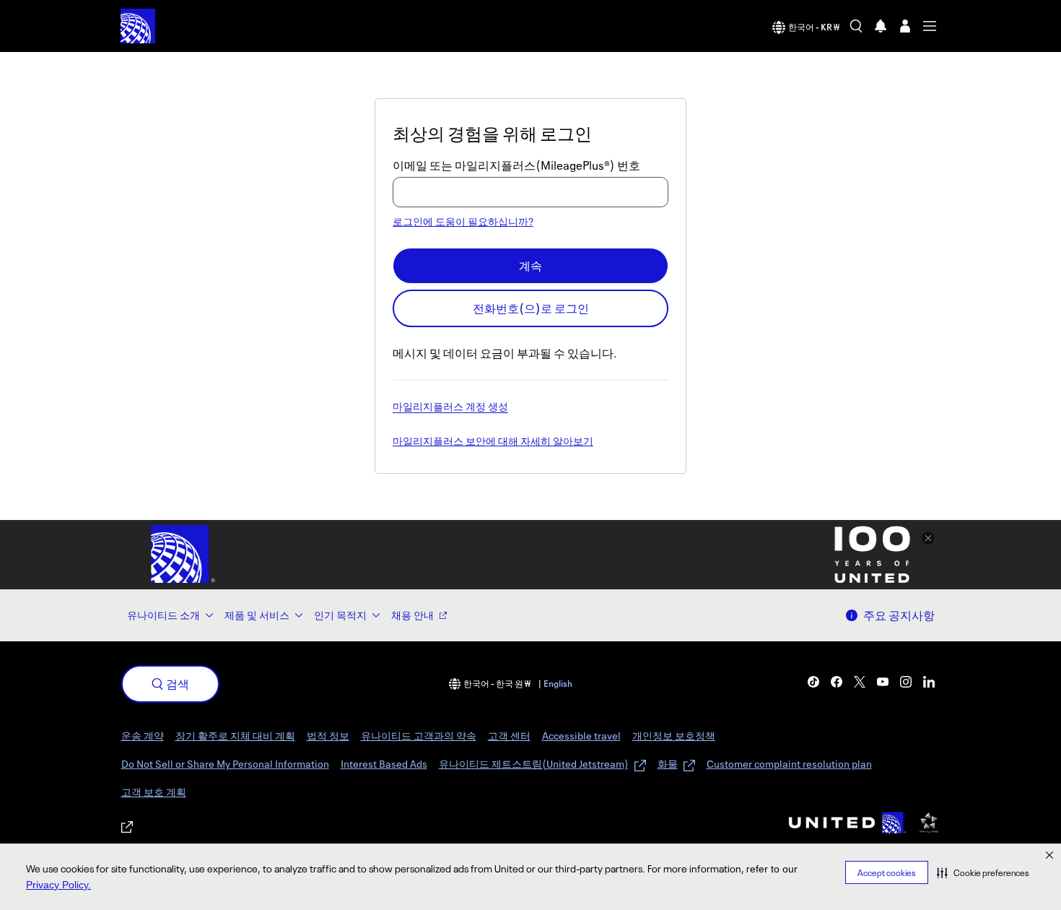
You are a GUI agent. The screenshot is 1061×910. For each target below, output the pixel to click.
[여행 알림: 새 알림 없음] (880, 26)
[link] (813, 681)
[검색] (856, 26)
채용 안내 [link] (412, 615)
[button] (983, 872)
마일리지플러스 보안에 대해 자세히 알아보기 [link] (493, 442)
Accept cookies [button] (886, 873)
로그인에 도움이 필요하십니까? (463, 221)
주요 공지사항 (899, 615)
